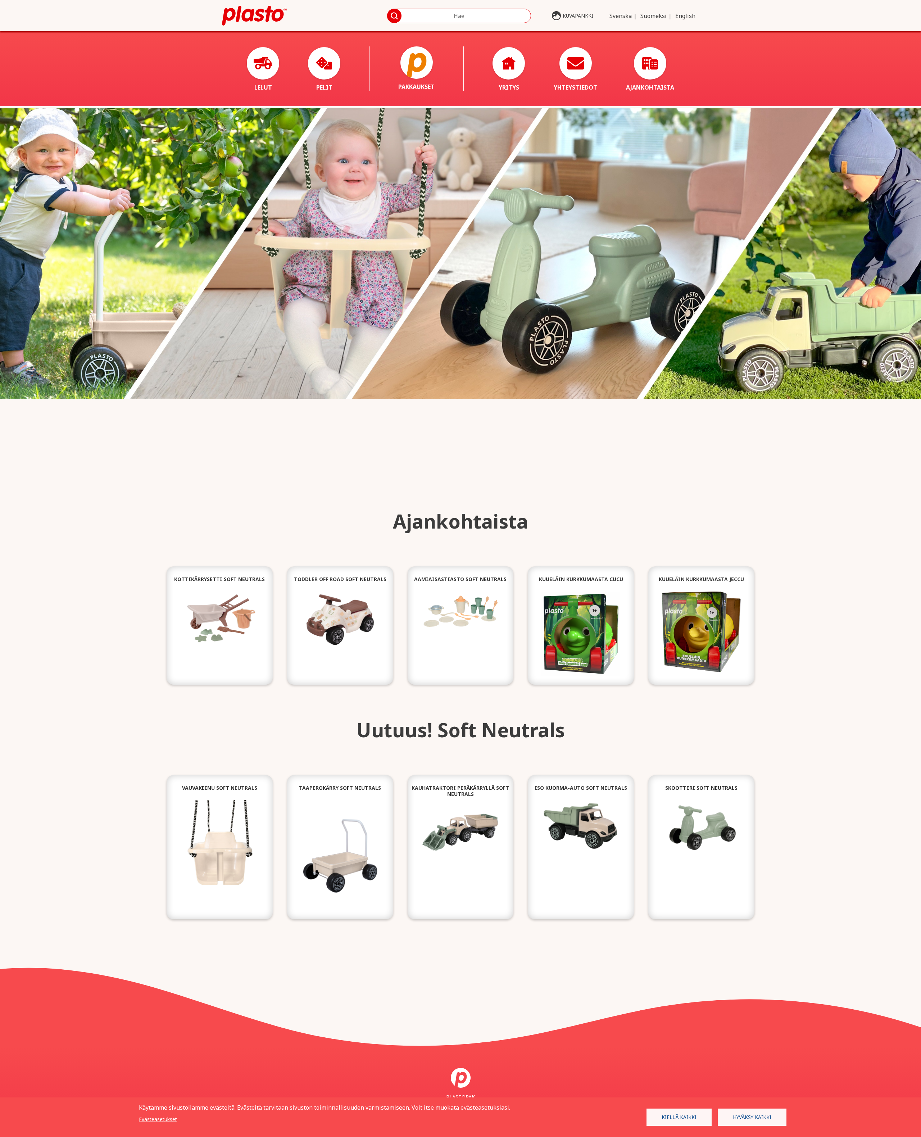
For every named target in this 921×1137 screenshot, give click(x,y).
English (685, 16)
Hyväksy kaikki (752, 1117)
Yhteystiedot (575, 87)
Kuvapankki (578, 15)
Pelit (324, 87)
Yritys (509, 87)
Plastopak (460, 1096)
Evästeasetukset (158, 1119)
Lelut (263, 87)
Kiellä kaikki (679, 1117)
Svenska (620, 16)
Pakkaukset (416, 87)
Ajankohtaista (650, 87)
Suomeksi (653, 16)
